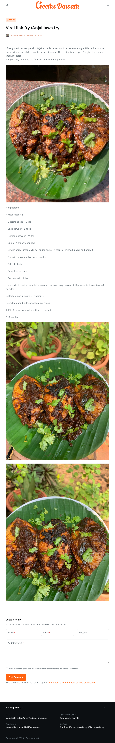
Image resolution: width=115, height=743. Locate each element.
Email (46, 632)
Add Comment (16, 643)
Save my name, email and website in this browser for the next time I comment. (43, 669)
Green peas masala (69, 718)
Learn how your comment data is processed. (71, 682)
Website (83, 632)
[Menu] (108, 5)
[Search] (7, 5)
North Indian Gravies (68, 715)
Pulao (8, 715)
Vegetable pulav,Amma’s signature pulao (26, 718)
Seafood (11, 20)
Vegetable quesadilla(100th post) (23, 727)
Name (11, 632)
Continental (11, 724)
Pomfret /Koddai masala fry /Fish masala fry (82, 727)
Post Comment (16, 677)
